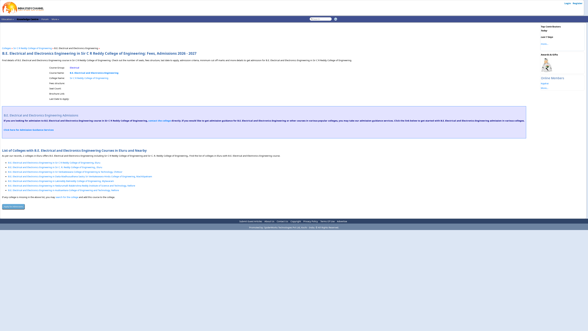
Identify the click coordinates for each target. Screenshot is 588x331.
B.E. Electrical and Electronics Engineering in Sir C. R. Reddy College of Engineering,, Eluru (55, 167)
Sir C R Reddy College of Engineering (32, 48)
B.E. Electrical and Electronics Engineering (94, 72)
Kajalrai (545, 83)
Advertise (342, 221)
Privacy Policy (310, 221)
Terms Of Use (327, 221)
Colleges (6, 48)
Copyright (295, 221)
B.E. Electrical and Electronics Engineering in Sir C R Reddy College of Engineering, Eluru (54, 162)
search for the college (67, 197)
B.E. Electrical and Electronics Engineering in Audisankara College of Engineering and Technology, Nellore (63, 190)
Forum (45, 19)
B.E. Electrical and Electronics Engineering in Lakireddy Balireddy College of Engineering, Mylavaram (61, 181)
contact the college (159, 120)
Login (567, 3)
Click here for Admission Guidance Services (29, 129)
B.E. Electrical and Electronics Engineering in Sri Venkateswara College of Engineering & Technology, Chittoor (65, 171)
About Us (269, 221)
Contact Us (282, 221)
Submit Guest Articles (250, 221)
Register (577, 3)
